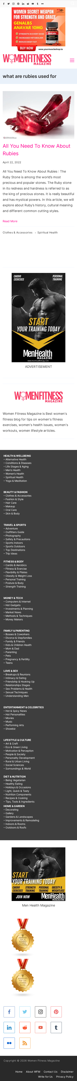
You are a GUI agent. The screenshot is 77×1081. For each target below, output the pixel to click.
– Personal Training (15, 579)
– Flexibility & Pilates (15, 572)
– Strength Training (15, 586)
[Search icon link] (71, 4)
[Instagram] (13, 4)
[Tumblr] (38, 4)
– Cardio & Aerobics (15, 565)
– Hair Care (10, 502)
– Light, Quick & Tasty (16, 790)
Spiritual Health (47, 232)
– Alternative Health (15, 459)
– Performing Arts (14, 725)
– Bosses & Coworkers (16, 634)
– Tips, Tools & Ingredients (19, 801)
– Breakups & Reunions (17, 674)
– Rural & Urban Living (16, 761)
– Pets (7, 655)
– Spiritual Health (13, 477)
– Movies (9, 717)
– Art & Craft (11, 743)
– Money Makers (13, 619)
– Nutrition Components (17, 794)
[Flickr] (42, 4)
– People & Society (14, 754)
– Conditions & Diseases (17, 462)
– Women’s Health (14, 473)
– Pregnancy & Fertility (17, 659)
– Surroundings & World (17, 768)
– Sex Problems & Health (18, 688)
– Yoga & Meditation (15, 480)
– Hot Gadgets (12, 605)
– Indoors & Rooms (14, 823)
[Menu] (72, 60)
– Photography (12, 535)
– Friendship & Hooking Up (19, 681)
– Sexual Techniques (16, 692)
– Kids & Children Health (18, 644)
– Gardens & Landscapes (18, 816)
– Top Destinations (14, 549)
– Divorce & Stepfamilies (18, 637)
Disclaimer (67, 1071)
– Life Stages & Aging (16, 466)
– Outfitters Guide (14, 532)
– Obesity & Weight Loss (18, 575)
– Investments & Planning (18, 608)
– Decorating (11, 809)
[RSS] (25, 1043)
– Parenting (10, 652)
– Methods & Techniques (18, 615)
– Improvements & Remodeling (21, 820)
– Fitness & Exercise (15, 568)
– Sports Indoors (13, 542)
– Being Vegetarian (14, 780)
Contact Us (50, 1071)
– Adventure (11, 528)
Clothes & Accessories (18, 232)
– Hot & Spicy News (15, 710)
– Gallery (9, 813)
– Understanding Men (16, 695)
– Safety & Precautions (17, 539)
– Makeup (9, 506)
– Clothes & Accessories (17, 495)
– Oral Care (10, 509)
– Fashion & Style (13, 499)
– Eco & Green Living (16, 747)
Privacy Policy (64, 1076)
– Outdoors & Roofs (15, 827)
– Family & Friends (14, 641)
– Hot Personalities (14, 714)
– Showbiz (10, 728)
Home (18, 1071)
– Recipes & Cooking (16, 797)
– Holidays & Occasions (17, 787)
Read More (10, 221)
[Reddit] (28, 4)
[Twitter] (9, 4)
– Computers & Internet (17, 601)
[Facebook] (4, 4)
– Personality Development (19, 757)
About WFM (33, 1071)
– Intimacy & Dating (15, 677)
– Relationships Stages (17, 685)
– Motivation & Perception (18, 750)
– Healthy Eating (13, 783)
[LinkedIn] (23, 4)
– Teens (8, 662)
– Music (8, 721)
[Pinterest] (18, 4)
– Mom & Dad (11, 648)
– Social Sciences (14, 764)
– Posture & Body (14, 582)
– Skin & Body (12, 513)
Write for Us (45, 1076)
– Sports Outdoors (14, 546)
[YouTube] (33, 4)
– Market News (12, 612)
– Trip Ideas (10, 553)
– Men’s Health (12, 470)
